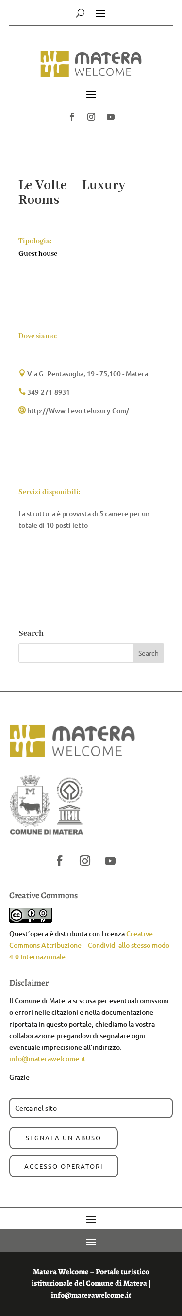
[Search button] (80, 12)
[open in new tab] (72, 117)
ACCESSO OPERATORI (63, 1166)
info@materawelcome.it (47, 1058)
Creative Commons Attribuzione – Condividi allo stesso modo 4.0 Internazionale (89, 945)
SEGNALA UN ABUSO (63, 1138)
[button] (91, 69)
